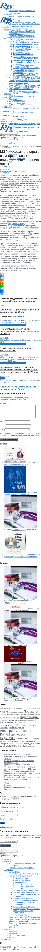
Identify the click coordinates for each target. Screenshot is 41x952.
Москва (20, 712)
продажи (36, 739)
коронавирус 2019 (10, 725)
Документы (8, 38)
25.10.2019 (4, 169)
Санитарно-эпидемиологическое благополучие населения (26, 78)
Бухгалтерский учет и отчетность (26, 60)
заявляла (19, 252)
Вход (2, 849)
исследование (10, 720)
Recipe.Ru (15, 797)
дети (1, 720)
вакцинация (28, 714)
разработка (8, 741)
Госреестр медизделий (18, 83)
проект (2, 741)
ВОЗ (32, 708)
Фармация (13, 101)
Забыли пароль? (6, 827)
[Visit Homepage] (7, 10)
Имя (2, 421)
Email (3, 425)
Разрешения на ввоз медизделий (22, 135)
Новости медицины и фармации (22, 23)
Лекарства (5, 712)
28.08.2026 (4, 338)
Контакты (8, 166)
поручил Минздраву (16, 224)
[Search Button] (19, 119)
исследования (22, 720)
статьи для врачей (31, 743)
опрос (26, 739)
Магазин (7, 94)
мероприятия (9, 731)
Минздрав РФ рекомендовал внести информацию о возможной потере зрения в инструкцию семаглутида (22, 773)
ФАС (22, 714)
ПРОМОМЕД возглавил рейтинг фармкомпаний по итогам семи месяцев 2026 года (19, 331)
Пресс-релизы (14, 26)
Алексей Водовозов (25, 708)
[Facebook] (20, 274)
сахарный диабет (13, 743)
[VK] (20, 278)
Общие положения (20, 46)
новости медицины (13, 736)
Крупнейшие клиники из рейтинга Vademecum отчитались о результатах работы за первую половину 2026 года (19, 369)
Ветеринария (18, 116)
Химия (11, 163)
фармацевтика (10, 746)
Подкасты (31, 711)
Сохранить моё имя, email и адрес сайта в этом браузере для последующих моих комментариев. (20, 435)
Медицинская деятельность (24, 75)
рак (15, 741)
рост (27, 741)
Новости (7, 30)
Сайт (2, 429)
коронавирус (29, 723)
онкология (20, 738)
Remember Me (8, 819)
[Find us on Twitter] (1, 793)
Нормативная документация (20, 26)
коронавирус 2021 (29, 725)
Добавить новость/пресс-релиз (21, 30)
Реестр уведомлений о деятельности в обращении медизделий (24, 88)
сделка (21, 743)
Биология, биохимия (17, 104)
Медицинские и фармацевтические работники (25, 57)
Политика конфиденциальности (17, 787)
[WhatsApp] (20, 285)
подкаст (31, 739)
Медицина (13, 99)
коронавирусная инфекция (12, 728)
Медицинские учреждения (23, 39)
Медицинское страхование (24, 52)
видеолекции (29, 717)
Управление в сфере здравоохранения (21, 49)
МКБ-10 (12, 143)
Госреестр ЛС (14, 38)
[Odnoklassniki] (20, 281)
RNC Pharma (16, 708)
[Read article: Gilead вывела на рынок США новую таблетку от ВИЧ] (20, 341)
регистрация (20, 741)
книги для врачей (17, 722)
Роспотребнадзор (16, 714)
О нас (6, 783)
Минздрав (13, 712)
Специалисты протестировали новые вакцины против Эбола (19, 388)
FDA (9, 709)
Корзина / (5, 111)
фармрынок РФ (32, 746)
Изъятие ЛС (14, 139)
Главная (7, 28)
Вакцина (37, 708)
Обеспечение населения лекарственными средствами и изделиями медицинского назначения (25, 70)
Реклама (7, 785)
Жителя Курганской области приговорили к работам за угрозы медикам (21, 778)
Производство (5, 714)
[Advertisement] (17, 13)
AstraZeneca (4, 708)
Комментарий (6, 404)
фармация (22, 746)
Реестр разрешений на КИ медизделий (24, 124)
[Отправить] (20, 291)
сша (1, 746)
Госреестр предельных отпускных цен (24, 42)
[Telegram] (20, 288)
